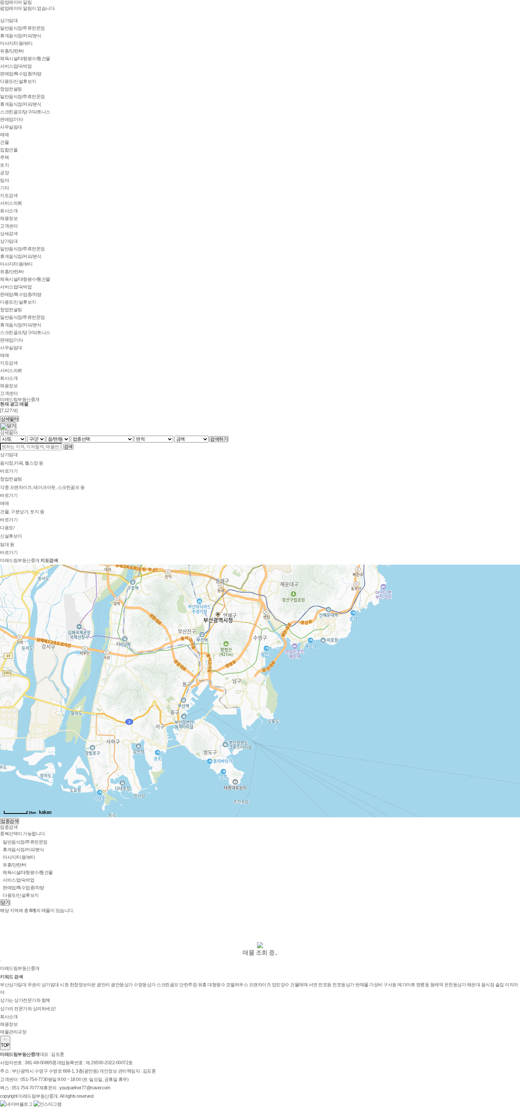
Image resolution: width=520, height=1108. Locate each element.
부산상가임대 (13, 984)
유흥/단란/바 (12, 51)
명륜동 (423, 984)
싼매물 (362, 984)
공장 (4, 172)
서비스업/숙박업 (16, 66)
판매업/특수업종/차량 (20, 73)
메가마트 (406, 984)
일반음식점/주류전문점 (22, 28)
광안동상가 (122, 984)
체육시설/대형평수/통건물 (25, 58)
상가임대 (9, 20)
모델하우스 (237, 984)
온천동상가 (455, 984)
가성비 (376, 984)
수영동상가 (145, 984)
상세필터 (9, 419)
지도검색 (9, 195)
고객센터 (9, 226)
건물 (4, 142)
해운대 (474, 984)
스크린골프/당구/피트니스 (25, 112)
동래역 (437, 984)
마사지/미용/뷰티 (16, 43)
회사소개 (9, 210)
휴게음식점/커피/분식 (20, 35)
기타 (4, 188)
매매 (4, 134)
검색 (68, 446)
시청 (65, 984)
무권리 (34, 984)
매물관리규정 (13, 1032)
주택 (4, 157)
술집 (500, 984)
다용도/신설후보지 (18, 81)
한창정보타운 (83, 984)
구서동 (390, 984)
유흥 (203, 984)
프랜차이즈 (260, 984)
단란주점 (188, 984)
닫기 (5, 902)
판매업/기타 (11, 119)
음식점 (488, 984)
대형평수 (216, 984)
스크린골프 (167, 984)
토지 (4, 165)
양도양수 (281, 984)
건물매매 (299, 984)
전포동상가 (343, 984)
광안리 (104, 984)
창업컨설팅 (11, 89)
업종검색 (9, 821)
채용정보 (9, 218)
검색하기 (219, 439)
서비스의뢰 (11, 203)
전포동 (325, 984)
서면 (314, 984)
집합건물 (9, 150)
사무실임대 (11, 127)
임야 (4, 180)
